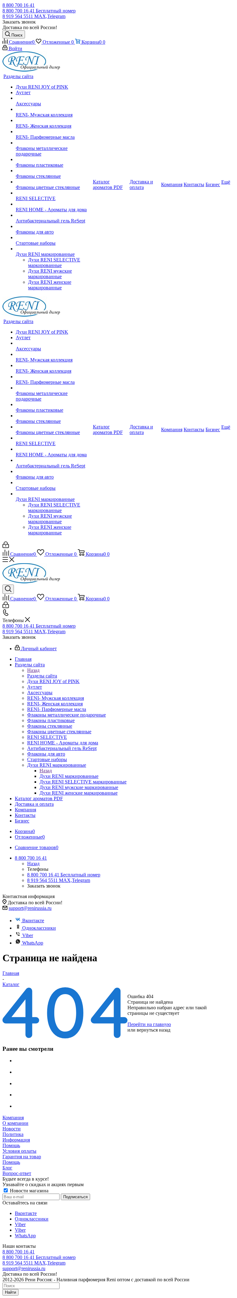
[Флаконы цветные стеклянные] (54, 182)
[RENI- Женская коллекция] (54, 120)
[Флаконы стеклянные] (54, 170)
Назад (33, 670)
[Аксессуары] (54, 98)
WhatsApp (32, 942)
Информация (16, 1139)
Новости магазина (28, 1190)
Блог (7, 1167)
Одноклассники (39, 928)
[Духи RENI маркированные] (54, 249)
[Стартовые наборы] (54, 237)
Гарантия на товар (21, 1156)
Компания (13, 1117)
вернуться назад (153, 1030)
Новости (11, 1128)
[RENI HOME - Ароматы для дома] (54, 204)
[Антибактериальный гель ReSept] (54, 215)
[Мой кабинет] (5, 546)
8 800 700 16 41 (18, 5)
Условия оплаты (19, 1151)
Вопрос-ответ (16, 1173)
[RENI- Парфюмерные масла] (54, 131)
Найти (10, 1292)
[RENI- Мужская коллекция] (54, 109)
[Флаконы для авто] (54, 226)
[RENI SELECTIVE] (54, 193)
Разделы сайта (42, 675)
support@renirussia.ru (30, 908)
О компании (15, 1123)
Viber (27, 935)
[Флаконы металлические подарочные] (54, 143)
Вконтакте (33, 920)
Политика (12, 1134)
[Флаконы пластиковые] (54, 159)
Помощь (11, 1145)
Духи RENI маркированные (69, 776)
